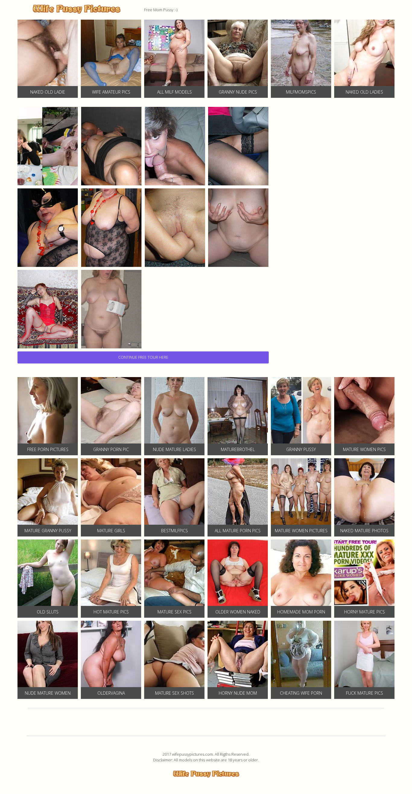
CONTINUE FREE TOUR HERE (143, 357)
